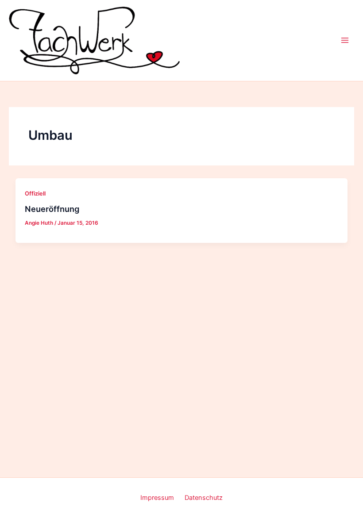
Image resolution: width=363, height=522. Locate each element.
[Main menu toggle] (345, 40)
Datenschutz (204, 498)
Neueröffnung (52, 209)
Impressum (157, 498)
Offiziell (35, 193)
